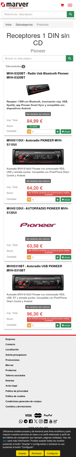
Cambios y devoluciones (18, 406)
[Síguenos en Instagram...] (41, 421)
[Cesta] (62, 5)
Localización (12, 349)
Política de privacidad (17, 391)
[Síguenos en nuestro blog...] (55, 421)
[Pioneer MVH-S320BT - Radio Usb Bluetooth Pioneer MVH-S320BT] (38, 90)
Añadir (67, 131)
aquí (5, 440)
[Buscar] (70, 14)
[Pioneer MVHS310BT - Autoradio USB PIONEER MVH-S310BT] (38, 282)
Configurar (52, 453)
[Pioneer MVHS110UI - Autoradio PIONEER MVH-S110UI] (38, 157)
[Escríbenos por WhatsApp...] (21, 421)
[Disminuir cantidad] (29, 131)
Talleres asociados (15, 375)
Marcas (9, 365)
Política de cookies (15, 396)
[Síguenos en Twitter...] (36, 421)
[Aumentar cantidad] (58, 131)
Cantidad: (12, 131)
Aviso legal (11, 385)
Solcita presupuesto (16, 354)
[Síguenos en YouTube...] (51, 421)
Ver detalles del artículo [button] (38, 113)
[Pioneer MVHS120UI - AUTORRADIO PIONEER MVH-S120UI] (38, 225)
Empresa (10, 339)
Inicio (9, 24)
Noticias (10, 380)
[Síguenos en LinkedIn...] (46, 421)
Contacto (10, 344)
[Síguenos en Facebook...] (31, 421)
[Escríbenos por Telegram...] (26, 421)
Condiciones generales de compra (24, 401)
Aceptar (22, 453)
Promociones (13, 360)
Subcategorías (24, 24)
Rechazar (37, 453)
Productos (11, 370)
